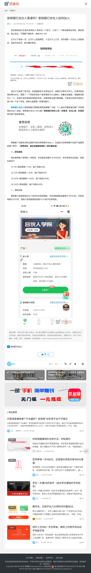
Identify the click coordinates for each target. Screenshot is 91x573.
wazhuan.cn (67, 569)
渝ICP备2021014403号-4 (43, 569)
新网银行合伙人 (17, 107)
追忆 (8, 24)
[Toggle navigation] (86, 4)
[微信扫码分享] (66, 364)
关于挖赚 (29, 558)
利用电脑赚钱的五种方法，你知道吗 (51, 439)
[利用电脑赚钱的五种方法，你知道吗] (18, 444)
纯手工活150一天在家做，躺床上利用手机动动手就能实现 (57, 529)
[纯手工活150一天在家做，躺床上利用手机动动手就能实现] (18, 532)
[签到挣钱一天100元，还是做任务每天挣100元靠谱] (18, 465)
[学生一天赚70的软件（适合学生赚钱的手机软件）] (18, 488)
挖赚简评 (40, 24)
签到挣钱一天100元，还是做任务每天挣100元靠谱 (57, 461)
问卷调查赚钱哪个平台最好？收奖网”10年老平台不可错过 (37, 418)
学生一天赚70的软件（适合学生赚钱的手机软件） (56, 485)
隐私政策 (39, 558)
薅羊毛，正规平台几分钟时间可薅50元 (52, 506)
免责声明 (49, 558)
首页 (6, 11)
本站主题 (59, 558)
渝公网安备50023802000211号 (66, 566)
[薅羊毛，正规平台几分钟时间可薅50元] (18, 512)
